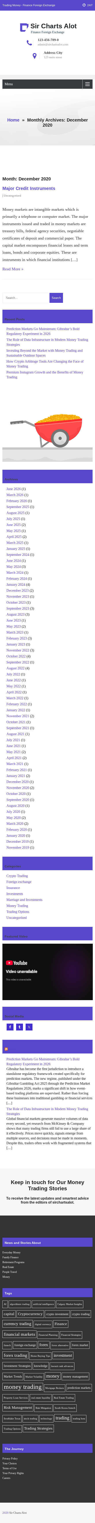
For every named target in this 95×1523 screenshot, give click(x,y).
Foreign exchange (18, 882)
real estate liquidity (40, 1398)
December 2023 (17, 590)
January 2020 (15, 835)
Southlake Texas (12, 1418)
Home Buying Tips (40, 1356)
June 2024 (13, 560)
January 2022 (15, 710)
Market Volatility (34, 1377)
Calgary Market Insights (69, 1304)
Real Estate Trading (64, 1398)
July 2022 (13, 674)
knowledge (41, 1366)
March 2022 (14, 698)
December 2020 (17, 782)
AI (5, 1304)
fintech (7, 1345)
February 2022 (16, 704)
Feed (12, 1049)
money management (75, 1376)
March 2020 (14, 823)
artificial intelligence (43, 1304)
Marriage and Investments (24, 900)
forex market (80, 1345)
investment (63, 1355)
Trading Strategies (38, 1428)
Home (13, 120)
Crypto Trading (17, 876)
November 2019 (17, 847)
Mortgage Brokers (54, 1388)
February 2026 (16, 501)
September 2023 (17, 608)
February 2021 (16, 770)
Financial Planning (48, 1335)
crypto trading (81, 1314)
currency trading (17, 1323)
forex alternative (60, 1345)
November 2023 (17, 596)
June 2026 (13, 489)
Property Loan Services (16, 1398)
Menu (9, 84)
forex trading (15, 1355)
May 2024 (13, 566)
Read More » (12, 269)
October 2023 (16, 602)
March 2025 (14, 543)
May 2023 (13, 626)
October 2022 (16, 656)
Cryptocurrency (30, 1314)
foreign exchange (25, 1345)
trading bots (79, 1418)
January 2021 (15, 776)
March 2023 (14, 632)
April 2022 (14, 692)
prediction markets (79, 1388)
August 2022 (15, 668)
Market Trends (13, 1376)
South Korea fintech (65, 1408)
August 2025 (15, 513)
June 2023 (13, 620)
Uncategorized (12, 195)
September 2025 (17, 507)
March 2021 (14, 764)
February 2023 (16, 638)
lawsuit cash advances (62, 1366)
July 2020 (13, 812)
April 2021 (14, 758)
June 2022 (13, 680)
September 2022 (17, 662)
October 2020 (16, 794)
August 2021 (15, 734)
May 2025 (13, 531)
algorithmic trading (20, 1304)
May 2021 (13, 752)
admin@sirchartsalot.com (53, 44)
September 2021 (17, 728)
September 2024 (17, 555)
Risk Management (18, 1407)
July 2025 (13, 519)
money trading (23, 1386)
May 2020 (13, 817)
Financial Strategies (71, 1335)
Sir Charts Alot (53, 26)
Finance (61, 1324)
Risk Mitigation (43, 1408)
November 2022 (17, 650)
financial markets (19, 1334)
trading (62, 1418)
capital (9, 1314)
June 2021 (13, 746)
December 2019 (17, 841)
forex (43, 1344)
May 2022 (13, 686)
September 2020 (17, 800)
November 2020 (17, 788)
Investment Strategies (17, 1366)
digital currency (43, 1324)
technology (46, 1418)
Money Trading (17, 906)
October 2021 (16, 722)
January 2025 (15, 549)
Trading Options (17, 912)
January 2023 (15, 644)
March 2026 (14, 495)
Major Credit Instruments (28, 188)
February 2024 (16, 578)
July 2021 (13, 740)
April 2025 (14, 537)
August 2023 (15, 614)
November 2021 (17, 716)
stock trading (30, 1418)
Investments (14, 894)
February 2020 (16, 829)
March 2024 (14, 572)
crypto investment (57, 1314)
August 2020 (15, 806)
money (52, 1376)
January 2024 (15, 584)
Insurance (13, 888)
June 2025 (13, 525)
